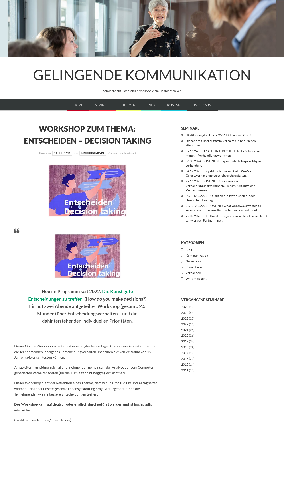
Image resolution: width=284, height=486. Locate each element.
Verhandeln (194, 273)
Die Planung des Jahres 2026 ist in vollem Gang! (218, 135)
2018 (184, 347)
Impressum (203, 105)
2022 (184, 324)
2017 (184, 353)
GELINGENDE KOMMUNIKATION (142, 74)
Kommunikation (197, 255)
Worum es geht (196, 278)
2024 (184, 312)
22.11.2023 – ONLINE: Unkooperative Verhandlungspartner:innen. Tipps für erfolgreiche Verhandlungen (220, 185)
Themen (129, 105)
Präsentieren (194, 267)
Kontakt (174, 105)
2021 (184, 330)
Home (78, 105)
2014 (184, 370)
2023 (184, 318)
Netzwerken (194, 261)
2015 (184, 364)
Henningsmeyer (93, 153)
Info (151, 105)
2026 (184, 307)
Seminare (102, 105)
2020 (184, 335)
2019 (184, 341)
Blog (189, 250)
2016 (184, 358)
